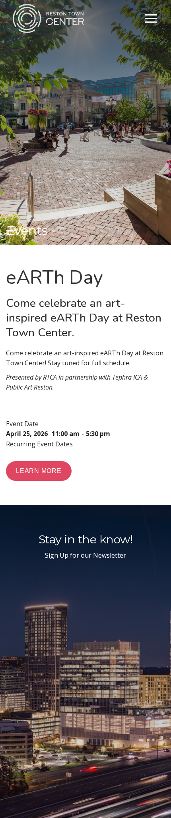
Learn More (39, 470)
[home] (48, 18)
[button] (151, 18)
